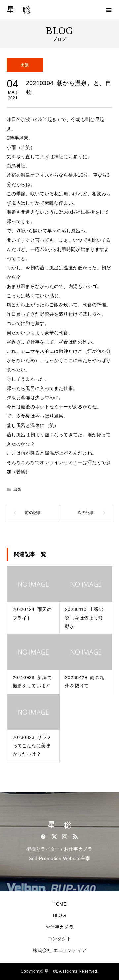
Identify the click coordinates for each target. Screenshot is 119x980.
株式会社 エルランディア (59, 950)
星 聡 (19, 10)
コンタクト (59, 938)
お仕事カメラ (59, 927)
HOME (59, 904)
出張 (25, 65)
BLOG (59, 915)
